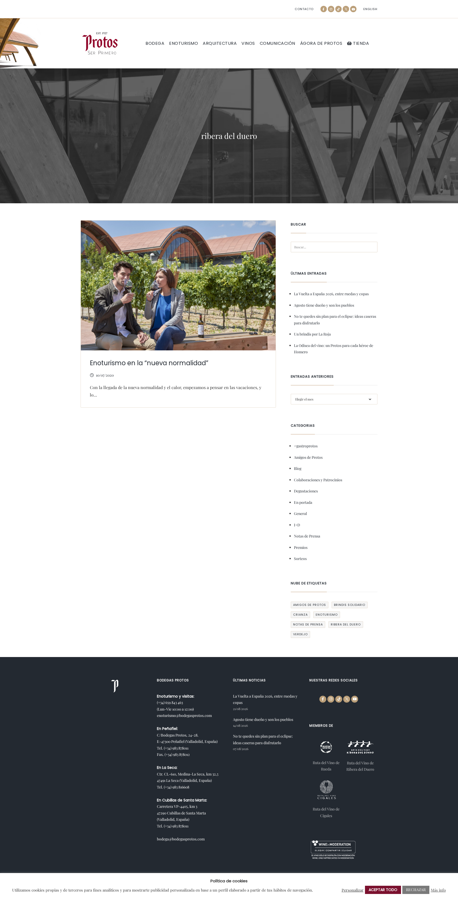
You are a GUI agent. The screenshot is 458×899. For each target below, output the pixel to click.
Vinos (248, 43)
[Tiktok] (338, 9)
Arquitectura (220, 43)
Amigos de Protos (308, 457)
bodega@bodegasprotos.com (181, 838)
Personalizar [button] (353, 890)
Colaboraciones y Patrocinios (318, 479)
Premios (300, 547)
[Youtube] (353, 9)
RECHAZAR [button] (416, 889)
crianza (300, 614)
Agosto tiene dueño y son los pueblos (324, 305)
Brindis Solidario (349, 605)
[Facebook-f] (323, 9)
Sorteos (300, 558)
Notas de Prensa (307, 536)
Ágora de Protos (321, 43)
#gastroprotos (306, 445)
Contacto (304, 9)
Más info (438, 890)
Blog (297, 468)
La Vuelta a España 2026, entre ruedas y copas (331, 293)
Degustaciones (306, 490)
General (300, 513)
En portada (303, 502)
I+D (297, 524)
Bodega (155, 43)
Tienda (360, 43)
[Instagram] (331, 9)
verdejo (300, 634)
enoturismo (327, 614)
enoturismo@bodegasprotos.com (184, 715)
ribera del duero (346, 624)
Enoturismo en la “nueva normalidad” (149, 363)
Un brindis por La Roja (312, 334)
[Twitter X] (346, 9)
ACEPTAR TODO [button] (383, 889)
